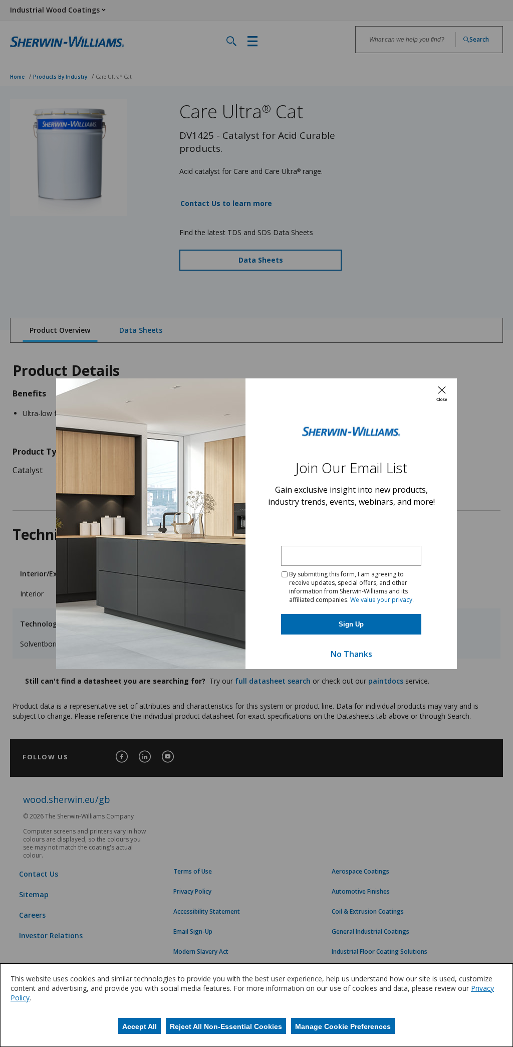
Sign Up (351, 624)
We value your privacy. (382, 599)
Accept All (139, 1026)
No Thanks (351, 654)
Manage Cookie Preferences (343, 1026)
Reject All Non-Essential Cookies (226, 1026)
